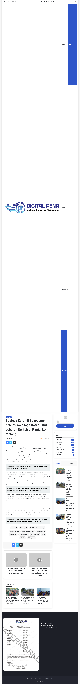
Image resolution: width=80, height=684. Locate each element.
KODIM (59, 447)
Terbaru (57, 463)
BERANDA (64, 44)
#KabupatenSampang (37, 528)
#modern (14, 534)
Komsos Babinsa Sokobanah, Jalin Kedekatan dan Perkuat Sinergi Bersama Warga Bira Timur (43, 600)
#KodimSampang (28, 531)
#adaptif (14, 528)
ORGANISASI (65, 289)
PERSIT (59, 455)
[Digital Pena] (32, 207)
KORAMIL (59, 442)
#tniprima (32, 538)
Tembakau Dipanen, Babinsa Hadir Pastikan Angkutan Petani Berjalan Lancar (70, 519)
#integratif (24, 528)
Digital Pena (50, 678)
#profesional (24, 534)
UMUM (63, 126)
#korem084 (41, 531)
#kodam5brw (15, 531)
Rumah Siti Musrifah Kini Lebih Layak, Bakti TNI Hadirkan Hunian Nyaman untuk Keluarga (70, 473)
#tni (44, 534)
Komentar (72, 463)
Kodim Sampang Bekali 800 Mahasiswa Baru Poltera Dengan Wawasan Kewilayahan (70, 533)
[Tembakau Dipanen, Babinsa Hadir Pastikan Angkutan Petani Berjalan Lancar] (60, 517)
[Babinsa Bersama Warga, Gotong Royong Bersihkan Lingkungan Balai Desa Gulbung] (27, 592)
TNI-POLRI (64, 370)
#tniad (23, 538)
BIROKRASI (64, 207)
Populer (65, 463)
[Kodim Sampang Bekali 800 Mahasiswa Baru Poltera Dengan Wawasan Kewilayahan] (60, 531)
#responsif (35, 534)
